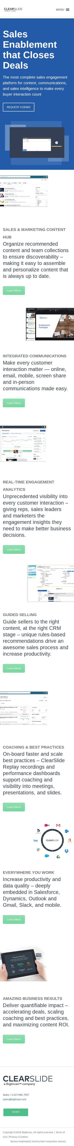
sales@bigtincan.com (14, 1099)
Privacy (13, 1137)
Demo (16, 1112)
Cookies (23, 1137)
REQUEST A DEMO (18, 107)
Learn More (14, 290)
